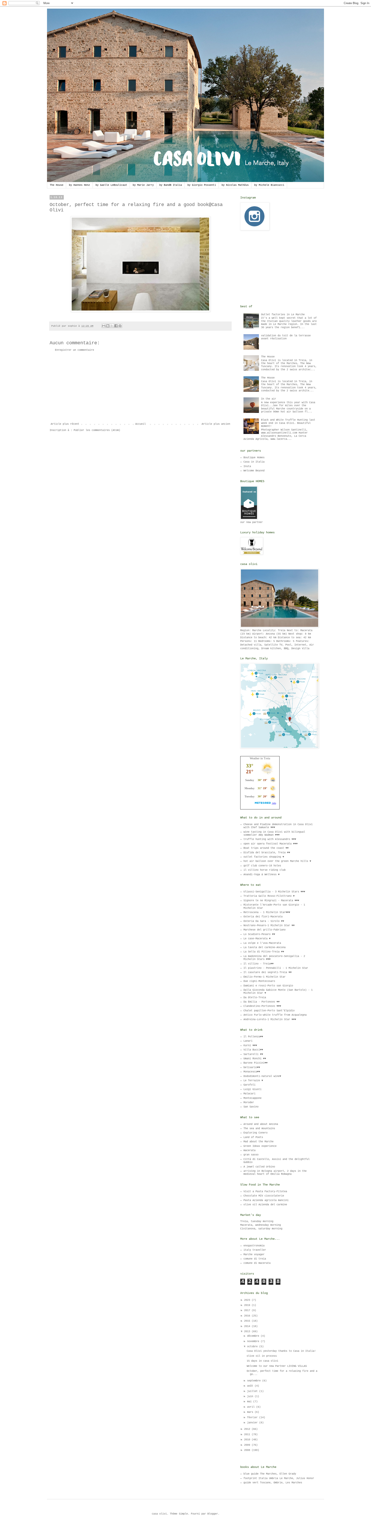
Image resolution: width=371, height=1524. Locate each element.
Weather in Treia (260, 758)
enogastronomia (254, 1245)
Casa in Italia (254, 461)
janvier (253, 1422)
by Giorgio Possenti (201, 185)
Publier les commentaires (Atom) (97, 430)
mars (251, 1412)
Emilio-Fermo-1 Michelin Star (264, 976)
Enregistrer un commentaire (74, 350)
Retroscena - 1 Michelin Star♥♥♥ (266, 912)
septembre (254, 1380)
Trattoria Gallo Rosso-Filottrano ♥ (269, 896)
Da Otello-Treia (254, 997)
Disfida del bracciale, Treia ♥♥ (266, 852)
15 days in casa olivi (262, 1361)
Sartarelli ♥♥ (253, 1054)
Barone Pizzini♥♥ (255, 1062)
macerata (249, 1150)
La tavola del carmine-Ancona (264, 947)
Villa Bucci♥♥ (253, 1049)
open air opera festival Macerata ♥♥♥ (270, 843)
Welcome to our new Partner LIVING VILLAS (277, 1366)
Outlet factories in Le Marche (283, 314)
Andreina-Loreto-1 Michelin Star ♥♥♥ (269, 1019)
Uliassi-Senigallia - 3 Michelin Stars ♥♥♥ (274, 891)
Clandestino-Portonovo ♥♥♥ (262, 1006)
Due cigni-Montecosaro (259, 981)
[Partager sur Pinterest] (120, 326)
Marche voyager (254, 1254)
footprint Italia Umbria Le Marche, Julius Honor (278, 1478)
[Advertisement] (140, 387)
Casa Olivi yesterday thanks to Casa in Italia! (281, 1351)
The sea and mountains (259, 1128)
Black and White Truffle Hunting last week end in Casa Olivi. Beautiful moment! (288, 423)
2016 (248, 1315)
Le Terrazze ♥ (253, 1080)
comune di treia (254, 1258)
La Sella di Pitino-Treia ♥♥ (263, 951)
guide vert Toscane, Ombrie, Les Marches (272, 1482)
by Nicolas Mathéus (235, 185)
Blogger (212, 1513)
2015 (248, 1321)
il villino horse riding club (264, 870)
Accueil (140, 424)
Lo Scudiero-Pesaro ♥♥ (259, 934)
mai (250, 1401)
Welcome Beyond (254, 470)
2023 (248, 1300)
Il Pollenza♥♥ (253, 1036)
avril (251, 1407)
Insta (247, 466)
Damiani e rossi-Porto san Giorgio (268, 985)
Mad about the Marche (258, 1141)
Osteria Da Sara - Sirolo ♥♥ (263, 921)
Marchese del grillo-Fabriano (264, 929)
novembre (254, 1341)
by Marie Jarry (143, 185)
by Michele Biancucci (269, 185)
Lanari (247, 1041)
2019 (248, 1305)
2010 (248, 1439)
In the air (268, 398)
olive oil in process (262, 1356)
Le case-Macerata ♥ (257, 938)
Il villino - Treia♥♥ (258, 963)
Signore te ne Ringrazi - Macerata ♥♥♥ (271, 900)
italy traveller (254, 1250)
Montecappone (252, 1098)
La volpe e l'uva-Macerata (262, 943)
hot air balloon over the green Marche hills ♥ (277, 861)
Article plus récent (65, 424)
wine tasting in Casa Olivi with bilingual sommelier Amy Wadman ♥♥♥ (274, 833)
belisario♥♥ (251, 1067)
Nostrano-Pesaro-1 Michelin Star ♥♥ (269, 925)
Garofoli (249, 1084)
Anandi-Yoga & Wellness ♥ (261, 874)
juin (251, 1396)
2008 (248, 1450)
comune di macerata (257, 1263)
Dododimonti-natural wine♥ (262, 1076)
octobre (253, 1346)
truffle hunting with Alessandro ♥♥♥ (269, 839)
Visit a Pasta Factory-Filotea (265, 1191)
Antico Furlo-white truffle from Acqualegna (275, 1015)
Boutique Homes (254, 457)
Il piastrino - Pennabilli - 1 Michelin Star (275, 968)
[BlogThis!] (108, 326)
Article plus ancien (216, 424)
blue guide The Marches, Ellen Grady (269, 1473)
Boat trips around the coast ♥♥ (266, 848)
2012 (248, 1429)
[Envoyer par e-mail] (104, 326)
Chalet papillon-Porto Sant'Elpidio (269, 1010)
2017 (248, 1310)
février (253, 1417)
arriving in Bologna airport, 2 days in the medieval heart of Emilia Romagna (275, 1173)
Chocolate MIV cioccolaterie (263, 1195)
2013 (248, 1331)
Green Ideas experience (260, 1146)
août (251, 1385)
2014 (248, 1326)
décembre (254, 1336)
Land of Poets (253, 1137)
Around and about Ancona (260, 1124)
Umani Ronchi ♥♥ (254, 1058)
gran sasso (250, 1154)
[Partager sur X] (112, 326)
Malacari (249, 1093)
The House (56, 185)
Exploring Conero (255, 1132)
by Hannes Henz (79, 185)
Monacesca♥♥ (251, 1071)
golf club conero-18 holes (262, 865)
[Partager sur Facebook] (116, 326)
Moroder (248, 1102)
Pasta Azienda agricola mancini (266, 1200)
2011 (248, 1434)
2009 (248, 1445)
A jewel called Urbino (259, 1166)
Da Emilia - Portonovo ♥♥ (261, 1001)
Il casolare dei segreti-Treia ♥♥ (267, 972)
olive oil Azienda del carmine (265, 1204)
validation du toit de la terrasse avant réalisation (286, 337)
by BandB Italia (170, 185)
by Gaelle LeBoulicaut (111, 185)
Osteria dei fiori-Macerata (263, 916)
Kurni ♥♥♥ (250, 1045)
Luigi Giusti (252, 1089)
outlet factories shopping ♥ (263, 856)
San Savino (250, 1106)
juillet (253, 1391)
